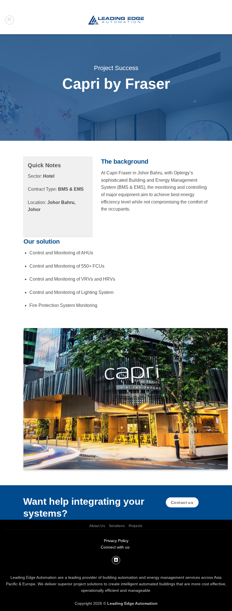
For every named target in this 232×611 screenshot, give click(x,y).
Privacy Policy (116, 540)
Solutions (117, 526)
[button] (9, 20)
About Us (97, 526)
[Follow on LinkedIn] (116, 560)
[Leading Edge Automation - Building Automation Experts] (116, 20)
